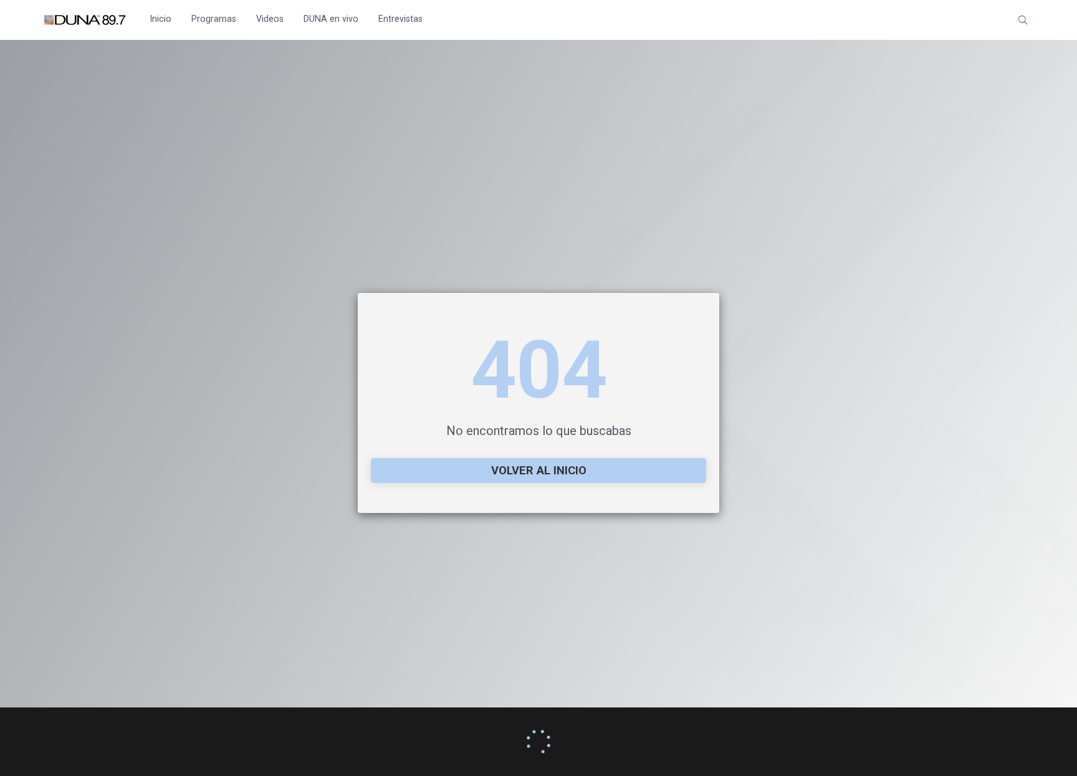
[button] (1022, 20)
